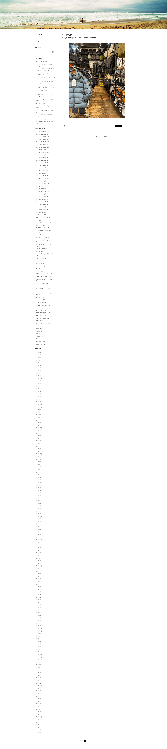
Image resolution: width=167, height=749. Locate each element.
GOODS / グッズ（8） (41, 258)
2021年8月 (38, 493)
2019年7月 (38, 547)
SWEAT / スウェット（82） (43, 318)
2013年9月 (38, 722)
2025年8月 (38, 383)
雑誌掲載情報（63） (41, 344)
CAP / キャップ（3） (41, 220)
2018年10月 (39, 568)
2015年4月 (38, 672)
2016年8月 (38, 636)
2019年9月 (38, 545)
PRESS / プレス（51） (42, 297)
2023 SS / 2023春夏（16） (43, 194)
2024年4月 (38, 420)
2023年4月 (38, 446)
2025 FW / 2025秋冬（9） (42, 202)
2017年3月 (38, 618)
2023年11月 (39, 430)
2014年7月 (38, 696)
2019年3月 (38, 555)
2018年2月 (38, 589)
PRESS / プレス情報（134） (43, 103)
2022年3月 (38, 477)
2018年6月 (38, 579)
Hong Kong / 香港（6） (42, 261)
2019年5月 (38, 550)
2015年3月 (38, 675)
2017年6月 (38, 610)
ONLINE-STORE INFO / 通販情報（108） (44, 111)
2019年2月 (38, 558)
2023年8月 (38, 435)
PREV (105, 136)
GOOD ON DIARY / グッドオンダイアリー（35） (45, 122)
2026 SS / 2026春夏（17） (43, 209)
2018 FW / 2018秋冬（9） (42, 157)
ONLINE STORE (41, 34)
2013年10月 (39, 719)
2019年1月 (38, 560)
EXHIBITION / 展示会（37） (43, 228)
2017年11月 (39, 597)
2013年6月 (38, 724)
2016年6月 (38, 641)
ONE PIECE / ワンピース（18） (44, 276)
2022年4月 (38, 474)
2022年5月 (38, 472)
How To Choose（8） (41, 263)
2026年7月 (38, 355)
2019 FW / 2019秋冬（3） (42, 162)
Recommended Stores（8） (43, 300)
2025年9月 (38, 381)
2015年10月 (39, 659)
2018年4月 (38, 584)
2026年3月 (38, 365)
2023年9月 (38, 433)
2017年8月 (38, 605)
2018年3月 (38, 586)
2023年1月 (38, 451)
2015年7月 (38, 665)
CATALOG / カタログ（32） (43, 225)
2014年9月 (38, 691)
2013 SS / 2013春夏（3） (42, 134)
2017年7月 (38, 607)
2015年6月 (38, 667)
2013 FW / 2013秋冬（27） (43, 131)
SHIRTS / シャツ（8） (41, 310)
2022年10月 (39, 459)
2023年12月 (39, 428)
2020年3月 (38, 532)
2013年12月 (39, 714)
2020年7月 (38, 524)
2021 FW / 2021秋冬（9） (42, 175)
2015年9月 (38, 662)
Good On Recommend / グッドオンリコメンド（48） (46, 69)
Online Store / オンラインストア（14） (44, 280)
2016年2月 (38, 649)
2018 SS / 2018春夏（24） (43, 160)
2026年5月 (38, 360)
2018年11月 (39, 566)
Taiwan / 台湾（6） (41, 320)
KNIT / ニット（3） (41, 268)
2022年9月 (38, 461)
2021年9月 (38, 490)
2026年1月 (38, 370)
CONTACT (39, 41)
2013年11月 (39, 717)
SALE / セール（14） (41, 307)
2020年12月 (39, 514)
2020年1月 (38, 534)
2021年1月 (38, 511)
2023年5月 (38, 443)
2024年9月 (38, 409)
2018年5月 (38, 581)
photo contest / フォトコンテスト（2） (44, 289)
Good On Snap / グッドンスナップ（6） (46, 78)
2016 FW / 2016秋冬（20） (43, 147)
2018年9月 (38, 571)
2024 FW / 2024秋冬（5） (42, 196)
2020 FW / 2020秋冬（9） (42, 168)
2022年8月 (38, 464)
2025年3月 (38, 396)
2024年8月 (38, 412)
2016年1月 (38, 652)
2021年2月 (38, 508)
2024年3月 (38, 422)
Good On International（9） (43, 237)
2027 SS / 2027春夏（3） (42, 212)
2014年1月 (38, 711)
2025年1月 (38, 402)
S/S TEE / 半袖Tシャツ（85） (43, 305)
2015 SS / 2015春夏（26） (43, 144)
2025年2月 (38, 399)
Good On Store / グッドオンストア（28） (45, 254)
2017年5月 (38, 612)
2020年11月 (39, 516)
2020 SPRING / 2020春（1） (43, 170)
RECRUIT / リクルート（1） (43, 302)
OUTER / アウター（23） (42, 283)
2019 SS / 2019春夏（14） (43, 165)
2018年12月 (39, 563)
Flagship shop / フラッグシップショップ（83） (45, 231)
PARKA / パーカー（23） (42, 286)
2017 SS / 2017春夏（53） (43, 155)
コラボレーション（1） (42, 328)
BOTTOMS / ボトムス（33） (43, 217)
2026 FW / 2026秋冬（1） (42, 207)
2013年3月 (38, 732)
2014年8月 (38, 693)
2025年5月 (38, 391)
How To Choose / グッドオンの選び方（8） (46, 73)
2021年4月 (38, 503)
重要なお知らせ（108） (42, 341)
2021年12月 (39, 482)
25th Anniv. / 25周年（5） (42, 215)
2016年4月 (38, 646)
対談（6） (38, 333)
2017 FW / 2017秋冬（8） (42, 152)
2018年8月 (38, 573)
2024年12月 (39, 404)
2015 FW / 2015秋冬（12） (43, 142)
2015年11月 (39, 657)
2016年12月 (39, 626)
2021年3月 (38, 506)
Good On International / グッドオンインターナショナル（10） (46, 86)
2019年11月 (39, 540)
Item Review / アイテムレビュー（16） (46, 95)
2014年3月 (38, 706)
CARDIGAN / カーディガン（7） (44, 222)
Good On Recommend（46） (43, 248)
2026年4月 (38, 363)
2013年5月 (38, 727)
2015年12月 (39, 654)
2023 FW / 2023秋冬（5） (42, 191)
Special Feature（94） (42, 315)
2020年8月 (38, 521)
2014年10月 (39, 688)
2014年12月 (39, 683)
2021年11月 (39, 485)
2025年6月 (38, 389)
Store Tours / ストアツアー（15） (45, 91)
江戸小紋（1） (39, 336)
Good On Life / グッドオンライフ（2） (46, 82)
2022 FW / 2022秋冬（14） (43, 183)
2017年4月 (38, 615)
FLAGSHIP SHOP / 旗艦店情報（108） (44, 106)
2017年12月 (39, 594)
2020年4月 (38, 529)
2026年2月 (38, 368)
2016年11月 (39, 628)
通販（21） (39, 339)
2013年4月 (38, 730)
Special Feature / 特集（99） (43, 61)
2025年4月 (38, 394)
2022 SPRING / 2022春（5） (43, 186)
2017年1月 (38, 623)
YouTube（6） (39, 326)
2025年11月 (39, 376)
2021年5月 (38, 501)
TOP (96, 136)
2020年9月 (38, 519)
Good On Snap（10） (41, 251)
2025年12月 (39, 373)
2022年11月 (39, 456)
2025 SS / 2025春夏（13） (43, 204)
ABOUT (38, 38)
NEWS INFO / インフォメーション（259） (44, 99)
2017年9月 (38, 602)
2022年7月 (38, 467)
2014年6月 (38, 698)
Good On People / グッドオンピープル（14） (46, 65)
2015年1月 (38, 680)
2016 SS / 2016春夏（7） (42, 149)
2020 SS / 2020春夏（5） (42, 173)
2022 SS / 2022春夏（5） (42, 189)
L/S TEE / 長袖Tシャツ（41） (43, 271)
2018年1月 (38, 592)
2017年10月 (39, 599)
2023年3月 (38, 448)
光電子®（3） (39, 331)
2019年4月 (38, 553)
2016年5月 (38, 644)
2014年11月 (39, 685)
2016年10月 (39, 631)
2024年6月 (38, 417)
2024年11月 (39, 407)
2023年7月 (38, 438)
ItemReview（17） (40, 266)
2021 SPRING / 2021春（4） (43, 178)
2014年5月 (38, 701)
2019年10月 (39, 542)
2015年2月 (38, 678)
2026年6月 (38, 357)
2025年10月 (39, 378)
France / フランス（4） (42, 235)
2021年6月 (38, 498)
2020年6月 (38, 527)
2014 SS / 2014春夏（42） (43, 139)
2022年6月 (38, 469)
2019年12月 (39, 537)
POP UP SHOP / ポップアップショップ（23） (45, 293)
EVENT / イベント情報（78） (43, 119)
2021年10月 (39, 487)
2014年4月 (38, 704)
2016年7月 (38, 639)
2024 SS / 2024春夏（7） (42, 199)
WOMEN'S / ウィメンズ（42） (43, 323)
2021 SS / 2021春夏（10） (43, 181)
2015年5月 (38, 670)
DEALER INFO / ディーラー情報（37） (44, 115)
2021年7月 (38, 495)
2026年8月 (38, 352)
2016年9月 (38, 633)
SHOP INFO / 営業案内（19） (43, 313)
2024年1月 (38, 425)
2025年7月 (38, 386)
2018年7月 (38, 576)
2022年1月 (38, 480)
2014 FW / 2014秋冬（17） (43, 136)
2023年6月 (38, 441)
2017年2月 (38, 620)
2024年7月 (38, 415)
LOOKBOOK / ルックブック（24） (45, 274)
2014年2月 (38, 709)
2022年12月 (39, 454)
